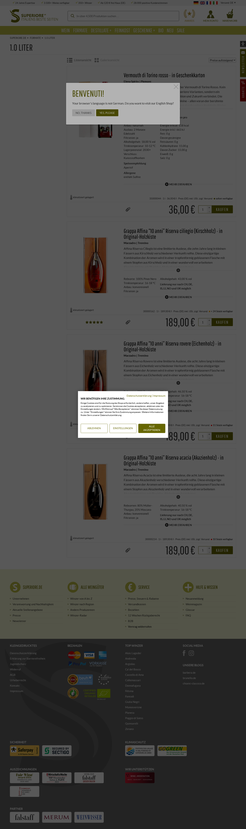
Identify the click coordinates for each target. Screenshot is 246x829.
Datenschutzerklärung (139, 395)
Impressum (159, 395)
